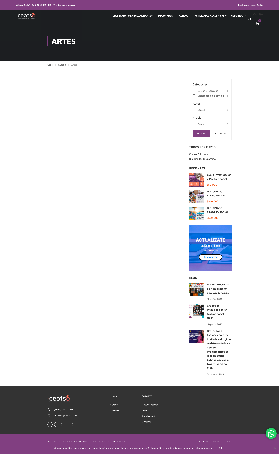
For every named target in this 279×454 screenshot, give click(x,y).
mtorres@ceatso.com (65, 415)
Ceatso (201, 109)
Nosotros (237, 15)
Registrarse (243, 5)
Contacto (146, 421)
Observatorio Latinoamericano (132, 15)
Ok (220, 448)
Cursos (183, 15)
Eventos (114, 410)
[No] (275, 448)
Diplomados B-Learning (210, 95)
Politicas (203, 441)
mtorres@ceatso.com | (67, 5)
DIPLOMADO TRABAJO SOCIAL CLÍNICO (217, 212)
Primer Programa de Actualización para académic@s (218, 288)
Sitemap (227, 441)
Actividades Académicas (209, 15)
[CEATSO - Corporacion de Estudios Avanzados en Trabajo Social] (26, 16)
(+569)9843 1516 (43, 5)
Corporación (148, 416)
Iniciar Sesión (257, 5)
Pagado (201, 124)
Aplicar (201, 133)
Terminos (215, 441)
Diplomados (165, 15)
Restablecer (221, 133)
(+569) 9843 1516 (63, 409)
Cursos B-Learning (207, 90)
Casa (50, 64)
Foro (144, 410)
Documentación (150, 404)
